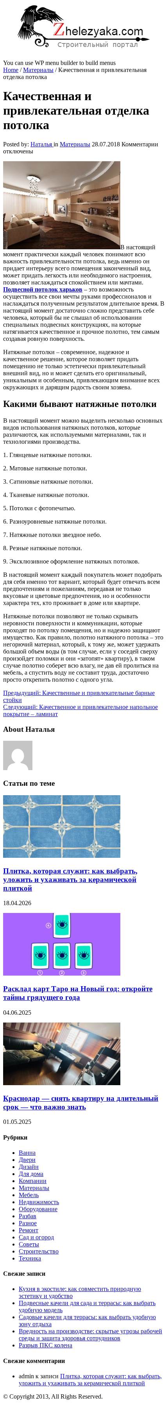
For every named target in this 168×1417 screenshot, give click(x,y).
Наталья (42, 144)
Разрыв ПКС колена (45, 1345)
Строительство (39, 1251)
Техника (30, 1258)
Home (10, 70)
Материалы (38, 70)
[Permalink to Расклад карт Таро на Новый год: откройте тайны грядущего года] (61, 973)
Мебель (29, 1195)
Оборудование (38, 1209)
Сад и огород (36, 1237)
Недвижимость (39, 1202)
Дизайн (29, 1166)
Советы (29, 1244)
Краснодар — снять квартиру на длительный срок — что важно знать (80, 1102)
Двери (27, 1159)
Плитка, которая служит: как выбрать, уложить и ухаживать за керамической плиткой (70, 879)
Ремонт (28, 1230)
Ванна (27, 1152)
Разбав (27, 1216)
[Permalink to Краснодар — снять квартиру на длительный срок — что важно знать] (61, 1083)
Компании (32, 1181)
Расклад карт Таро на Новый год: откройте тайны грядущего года (77, 993)
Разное (28, 1223)
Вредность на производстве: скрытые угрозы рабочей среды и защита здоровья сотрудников (90, 1334)
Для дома (31, 1173)
